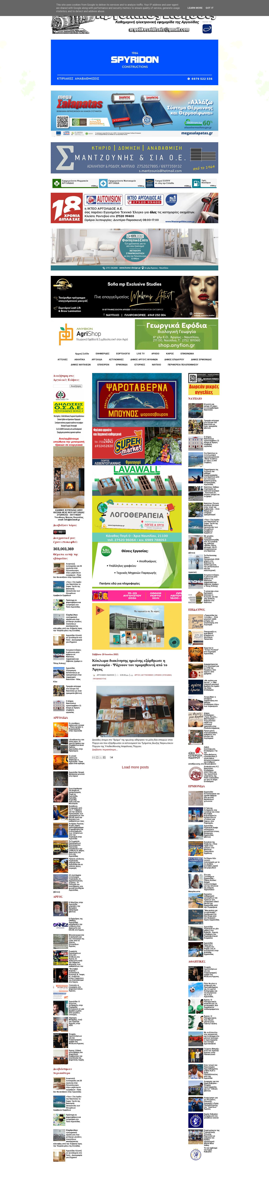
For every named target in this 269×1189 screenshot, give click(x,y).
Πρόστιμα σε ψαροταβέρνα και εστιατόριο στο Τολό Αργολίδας (73, 603)
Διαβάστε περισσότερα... (105, 749)
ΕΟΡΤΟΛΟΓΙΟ (123, 354)
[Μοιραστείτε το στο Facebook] (104, 757)
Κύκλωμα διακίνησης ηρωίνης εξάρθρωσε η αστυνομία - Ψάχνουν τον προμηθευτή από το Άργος (129, 664)
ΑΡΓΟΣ (137, 675)
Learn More (195, 8)
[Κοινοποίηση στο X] (100, 757)
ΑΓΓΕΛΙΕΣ (63, 359)
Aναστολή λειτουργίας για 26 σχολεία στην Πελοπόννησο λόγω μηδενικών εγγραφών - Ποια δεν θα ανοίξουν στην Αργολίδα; (67, 570)
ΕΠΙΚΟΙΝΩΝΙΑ (187, 354)
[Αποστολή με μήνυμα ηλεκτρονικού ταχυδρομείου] (93, 757)
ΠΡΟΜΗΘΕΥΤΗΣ (99, 679)
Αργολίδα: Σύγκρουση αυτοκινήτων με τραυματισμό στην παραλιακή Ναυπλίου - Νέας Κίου (67, 675)
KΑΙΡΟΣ (170, 354)
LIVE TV (141, 354)
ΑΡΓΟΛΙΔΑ (97, 359)
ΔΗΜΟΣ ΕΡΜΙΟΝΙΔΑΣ (201, 359)
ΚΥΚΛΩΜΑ (167, 675)
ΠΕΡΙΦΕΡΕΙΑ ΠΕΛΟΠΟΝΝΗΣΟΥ (183, 365)
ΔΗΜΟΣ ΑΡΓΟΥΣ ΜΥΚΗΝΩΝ (144, 359)
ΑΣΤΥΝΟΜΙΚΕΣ (116, 359)
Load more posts (135, 767)
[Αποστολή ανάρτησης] (111, 757)
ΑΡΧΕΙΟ (155, 354)
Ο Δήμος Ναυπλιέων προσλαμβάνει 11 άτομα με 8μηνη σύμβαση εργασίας (73, 706)
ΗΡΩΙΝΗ (158, 675)
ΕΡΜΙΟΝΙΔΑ (121, 365)
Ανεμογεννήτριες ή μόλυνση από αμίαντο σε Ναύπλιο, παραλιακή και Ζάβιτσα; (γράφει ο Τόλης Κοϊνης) (67, 656)
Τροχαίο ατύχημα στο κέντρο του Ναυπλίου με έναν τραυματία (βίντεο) (74, 689)
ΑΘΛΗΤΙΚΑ (79, 359)
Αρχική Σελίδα (82, 354)
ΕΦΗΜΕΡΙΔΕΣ (102, 354)
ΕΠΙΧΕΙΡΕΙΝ (103, 365)
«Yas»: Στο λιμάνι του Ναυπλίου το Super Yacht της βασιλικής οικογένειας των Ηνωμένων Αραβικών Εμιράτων (67, 589)
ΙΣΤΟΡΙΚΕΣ (139, 365)
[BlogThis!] (97, 757)
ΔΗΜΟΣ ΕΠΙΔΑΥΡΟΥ (174, 359)
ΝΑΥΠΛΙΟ (156, 365)
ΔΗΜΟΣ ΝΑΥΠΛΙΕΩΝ (81, 365)
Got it (210, 8)
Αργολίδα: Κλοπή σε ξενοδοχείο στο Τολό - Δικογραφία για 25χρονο (74, 638)
